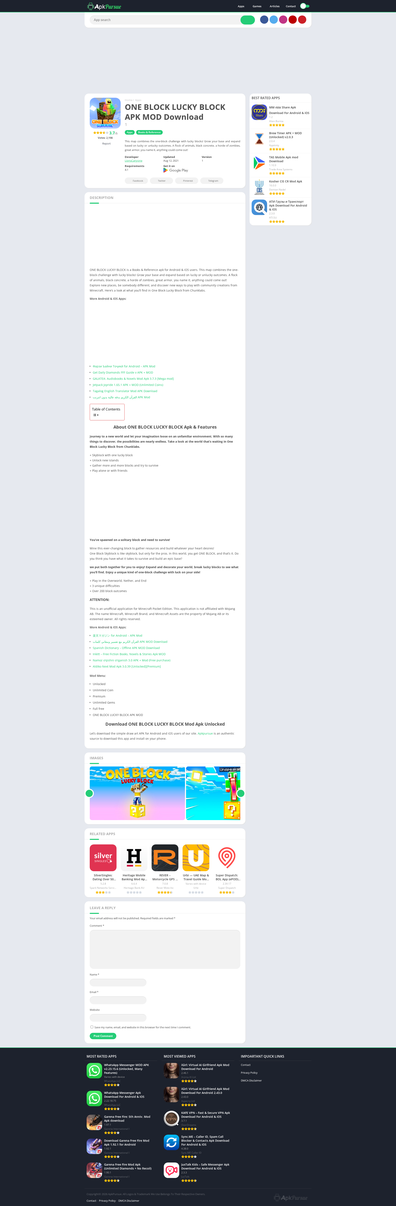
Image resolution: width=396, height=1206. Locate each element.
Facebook (138, 180)
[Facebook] (264, 19)
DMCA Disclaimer (251, 1080)
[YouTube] (293, 19)
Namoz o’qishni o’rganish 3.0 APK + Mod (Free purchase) (131, 660)
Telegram (213, 180)
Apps (241, 6)
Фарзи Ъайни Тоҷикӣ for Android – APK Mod (124, 366)
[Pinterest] (302, 19)
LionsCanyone (133, 160)
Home (128, 100)
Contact (291, 6)
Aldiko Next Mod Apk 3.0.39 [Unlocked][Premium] (127, 666)
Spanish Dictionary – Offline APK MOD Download (126, 648)
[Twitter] (274, 19)
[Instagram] (283, 19)
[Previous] (89, 793)
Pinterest (188, 180)
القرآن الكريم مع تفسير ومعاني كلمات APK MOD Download (130, 642)
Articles (274, 6)
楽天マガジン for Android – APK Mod (117, 635)
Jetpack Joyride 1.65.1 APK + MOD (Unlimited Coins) (128, 385)
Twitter (162, 180)
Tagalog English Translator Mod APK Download (125, 391)
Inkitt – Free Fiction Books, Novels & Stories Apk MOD (129, 654)
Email (94, 992)
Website (95, 1010)
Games (257, 6)
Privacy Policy (249, 1072)
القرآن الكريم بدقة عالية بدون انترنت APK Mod (121, 397)
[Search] (247, 20)
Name (94, 974)
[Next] (240, 793)
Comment (97, 925)
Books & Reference (149, 132)
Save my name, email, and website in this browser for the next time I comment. (142, 1027)
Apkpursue (205, 733)
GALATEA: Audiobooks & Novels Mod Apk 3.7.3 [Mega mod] (133, 379)
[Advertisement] (198, 60)
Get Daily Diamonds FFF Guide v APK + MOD (123, 372)
